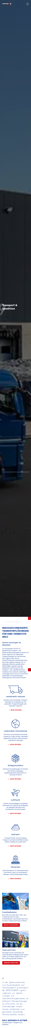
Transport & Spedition (13, 622)
